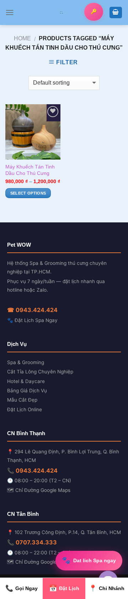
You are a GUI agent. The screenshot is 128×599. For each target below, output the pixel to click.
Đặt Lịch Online (24, 409)
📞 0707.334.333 (32, 542)
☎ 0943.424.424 (32, 309)
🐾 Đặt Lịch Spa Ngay (32, 320)
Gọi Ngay (21, 588)
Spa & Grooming (25, 362)
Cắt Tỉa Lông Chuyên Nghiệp (40, 371)
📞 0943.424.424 (32, 470)
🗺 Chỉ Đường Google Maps (38, 490)
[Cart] (116, 13)
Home (22, 38)
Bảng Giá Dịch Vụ (27, 390)
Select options (28, 193)
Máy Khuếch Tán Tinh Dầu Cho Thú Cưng (30, 170)
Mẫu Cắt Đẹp (22, 400)
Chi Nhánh (106, 588)
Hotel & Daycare (26, 381)
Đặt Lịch (64, 588)
